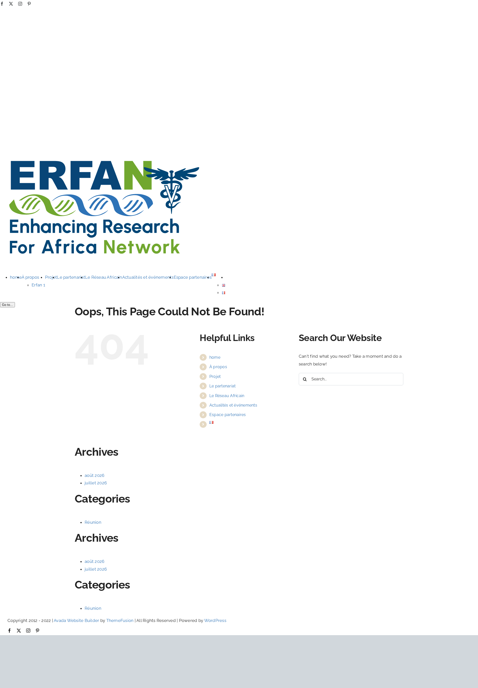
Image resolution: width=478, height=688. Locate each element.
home (214, 357)
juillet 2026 (96, 482)
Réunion (93, 522)
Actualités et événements (233, 405)
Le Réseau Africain (226, 395)
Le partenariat (222, 386)
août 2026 (94, 475)
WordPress (215, 620)
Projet (215, 376)
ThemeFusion (120, 620)
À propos (218, 366)
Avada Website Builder (76, 620)
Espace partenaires (227, 414)
